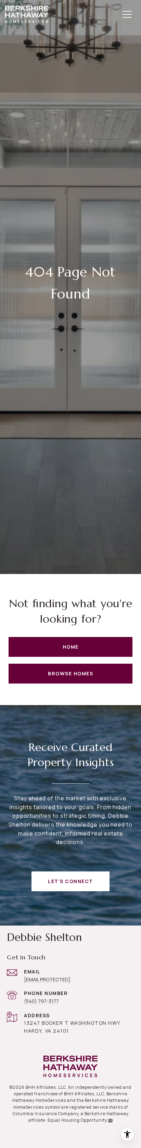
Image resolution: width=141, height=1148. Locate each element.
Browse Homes (70, 673)
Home (71, 646)
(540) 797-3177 (41, 1001)
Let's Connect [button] (70, 881)
